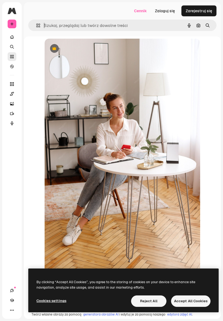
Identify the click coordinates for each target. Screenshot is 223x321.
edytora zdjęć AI (179, 314)
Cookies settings (51, 300)
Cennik (140, 10)
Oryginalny (82, 48)
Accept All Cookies (190, 301)
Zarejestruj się (199, 10)
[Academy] (12, 300)
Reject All (148, 301)
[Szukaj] (12, 46)
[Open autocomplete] (36, 25)
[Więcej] (12, 310)
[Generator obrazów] (12, 103)
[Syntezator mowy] (12, 123)
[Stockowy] (12, 56)
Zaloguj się (165, 10)
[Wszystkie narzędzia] (12, 84)
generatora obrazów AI (101, 314)
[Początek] (12, 37)
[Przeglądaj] (12, 66)
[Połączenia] (12, 290)
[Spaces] (12, 93)
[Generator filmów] (12, 113)
